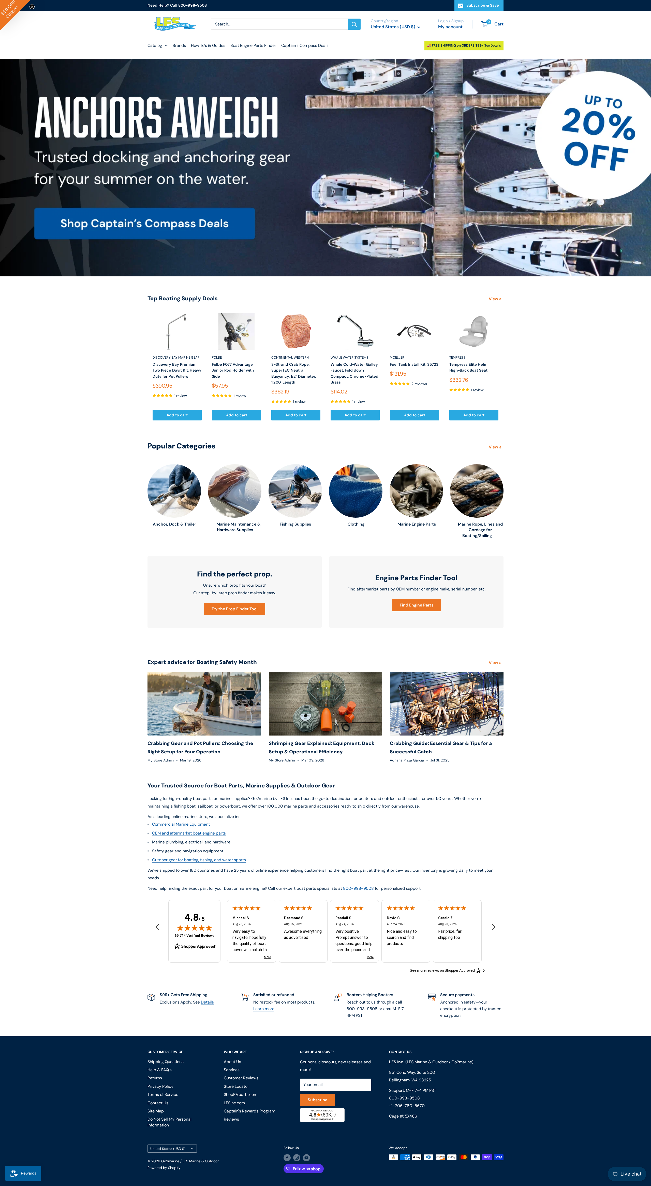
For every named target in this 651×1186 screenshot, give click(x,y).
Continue (325, 616)
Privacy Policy (264, 658)
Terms (281, 658)
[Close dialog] (395, 547)
